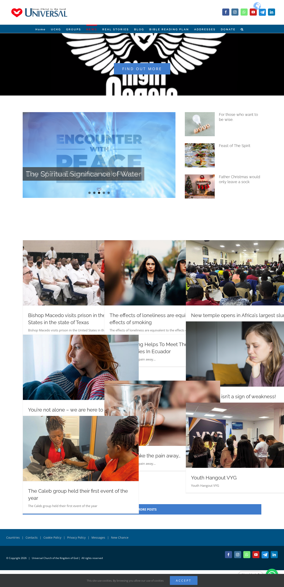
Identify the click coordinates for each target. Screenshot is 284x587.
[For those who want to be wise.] (200, 124)
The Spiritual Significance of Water (83, 174)
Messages (98, 537)
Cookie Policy (52, 537)
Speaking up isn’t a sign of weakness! (233, 396)
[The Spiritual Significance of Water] (99, 155)
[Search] (242, 29)
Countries (13, 537)
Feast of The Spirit (234, 145)
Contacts (32, 537)
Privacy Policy (76, 537)
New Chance (119, 537)
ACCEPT (183, 580)
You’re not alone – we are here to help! (72, 410)
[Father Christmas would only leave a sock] (200, 186)
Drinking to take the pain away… (145, 456)
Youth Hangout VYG (214, 478)
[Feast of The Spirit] (200, 155)
